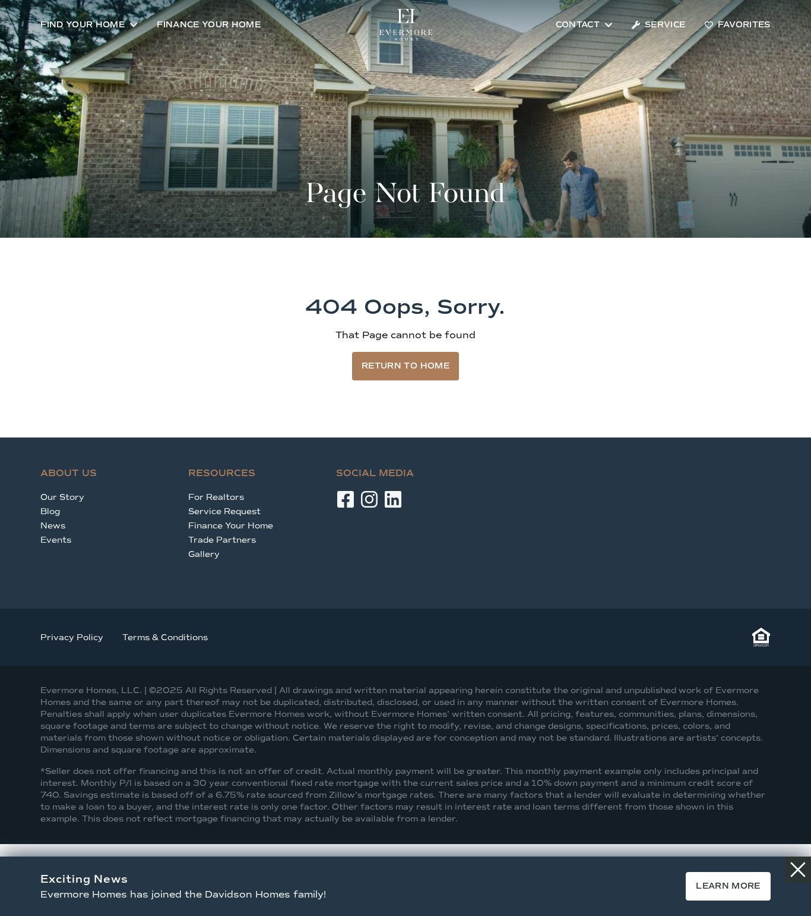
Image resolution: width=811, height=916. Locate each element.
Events (55, 540)
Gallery (204, 554)
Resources (221, 473)
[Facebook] (345, 499)
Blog (50, 511)
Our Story (62, 497)
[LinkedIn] (393, 499)
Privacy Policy (71, 637)
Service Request (224, 511)
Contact (578, 25)
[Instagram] (369, 499)
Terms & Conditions (165, 637)
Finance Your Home (209, 25)
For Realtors (216, 497)
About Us (68, 473)
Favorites (744, 25)
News (52, 526)
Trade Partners (222, 540)
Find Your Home (82, 25)
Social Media (375, 473)
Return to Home (405, 366)
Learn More (728, 886)
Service (665, 25)
